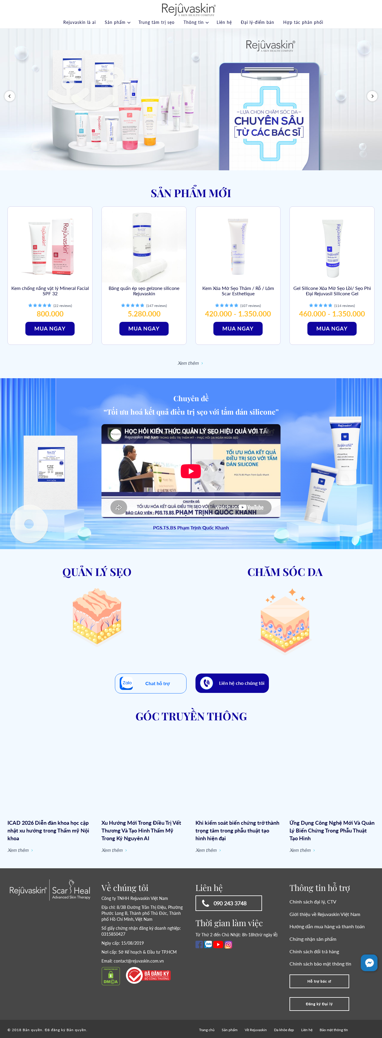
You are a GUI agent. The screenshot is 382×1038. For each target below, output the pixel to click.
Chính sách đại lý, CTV (312, 901)
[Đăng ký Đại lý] (319, 999)
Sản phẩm (115, 22)
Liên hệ (224, 22)
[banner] (191, 99)
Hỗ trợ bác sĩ (319, 981)
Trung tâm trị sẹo (156, 22)
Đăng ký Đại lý (319, 1004)
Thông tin (194, 22)
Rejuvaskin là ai (79, 22)
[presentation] (9, 96)
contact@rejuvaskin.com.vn (139, 960)
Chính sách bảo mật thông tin (320, 963)
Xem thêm (189, 363)
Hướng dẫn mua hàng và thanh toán (327, 926)
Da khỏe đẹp (284, 1030)
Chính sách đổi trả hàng (314, 951)
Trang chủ (207, 1030)
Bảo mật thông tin (334, 1030)
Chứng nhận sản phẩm (312, 939)
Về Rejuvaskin (256, 1030)
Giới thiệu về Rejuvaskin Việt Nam (324, 914)
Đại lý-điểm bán (257, 22)
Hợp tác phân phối (303, 22)
